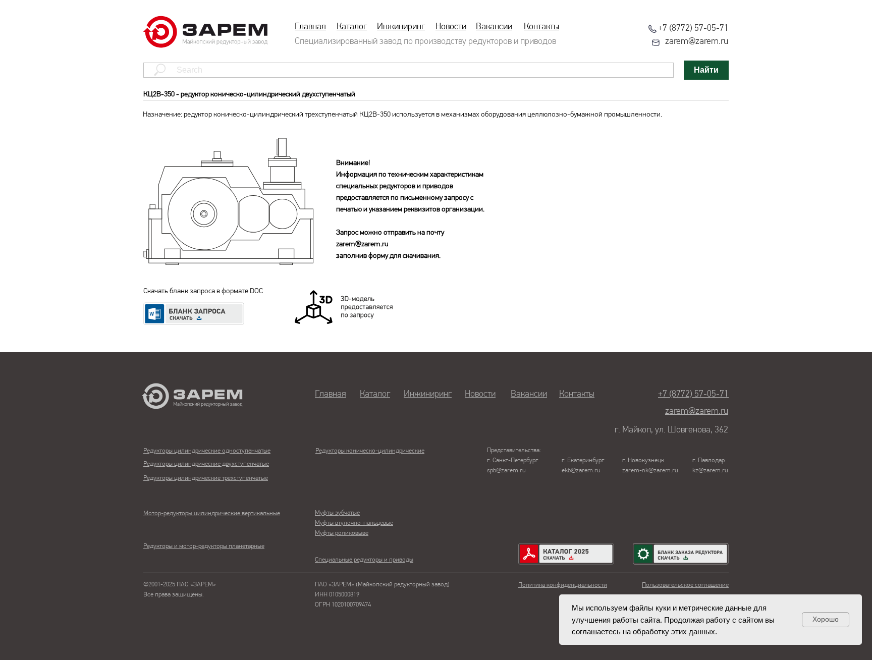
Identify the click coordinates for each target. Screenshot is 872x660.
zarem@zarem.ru (696, 41)
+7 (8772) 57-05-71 (693, 28)
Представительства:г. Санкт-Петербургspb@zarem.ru (514, 460)
